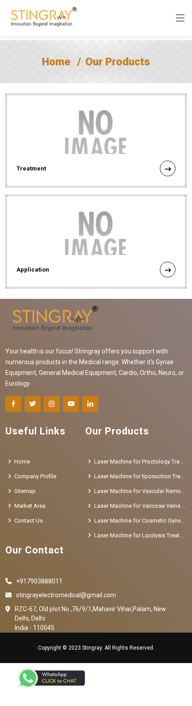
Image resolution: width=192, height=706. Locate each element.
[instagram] (52, 404)
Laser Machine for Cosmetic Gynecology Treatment (140, 520)
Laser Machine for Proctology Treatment (140, 461)
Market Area (30, 506)
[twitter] (33, 404)
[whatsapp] (51, 678)
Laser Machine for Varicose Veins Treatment (140, 506)
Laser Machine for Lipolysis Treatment (140, 535)
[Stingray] (41, 18)
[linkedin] (90, 404)
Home (56, 61)
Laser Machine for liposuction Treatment (140, 476)
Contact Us (28, 520)
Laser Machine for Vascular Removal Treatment (140, 491)
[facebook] (13, 404)
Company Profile (35, 476)
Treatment (31, 168)
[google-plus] (71, 404)
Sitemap (25, 491)
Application (33, 269)
